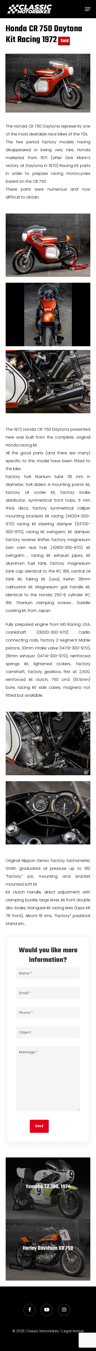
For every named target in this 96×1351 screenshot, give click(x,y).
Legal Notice (73, 1331)
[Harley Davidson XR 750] (48, 1250)
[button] (87, 9)
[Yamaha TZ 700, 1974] (48, 1188)
